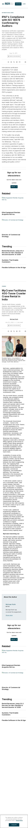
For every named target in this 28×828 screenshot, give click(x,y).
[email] (19, 62)
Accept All (14, 824)
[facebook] (8, 62)
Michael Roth (14, 319)
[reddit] (17, 62)
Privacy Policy (19, 820)
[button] (3, 4)
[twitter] (14, 62)
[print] (25, 62)
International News (8, 12)
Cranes (4, 286)
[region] (14, 821)
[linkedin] (11, 62)
